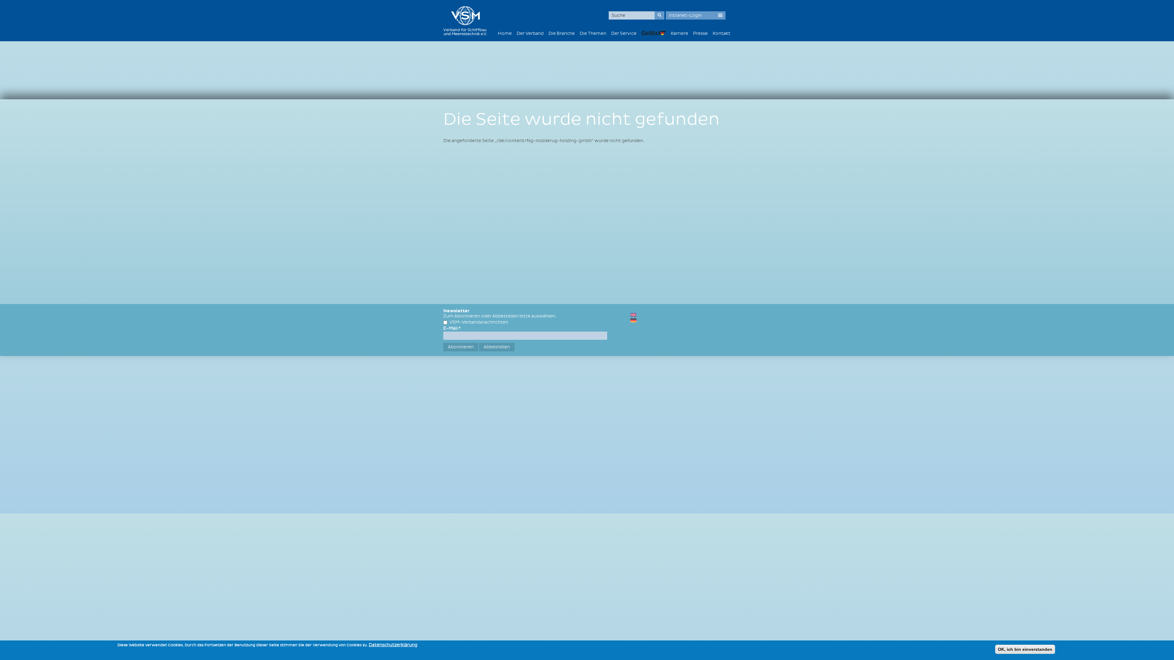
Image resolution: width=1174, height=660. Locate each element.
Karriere (679, 33)
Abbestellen (497, 347)
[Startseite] (467, 20)
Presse (700, 33)
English (633, 315)
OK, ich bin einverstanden (1025, 649)
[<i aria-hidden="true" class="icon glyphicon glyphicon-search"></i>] (659, 15)
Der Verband (530, 33)
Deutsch (633, 320)
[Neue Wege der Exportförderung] (653, 33)
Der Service (624, 33)
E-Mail (452, 328)
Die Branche (561, 33)
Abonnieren (461, 347)
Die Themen (593, 33)
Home (505, 33)
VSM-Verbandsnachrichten (478, 322)
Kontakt (721, 33)
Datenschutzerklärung (393, 644)
